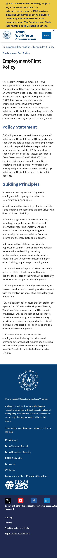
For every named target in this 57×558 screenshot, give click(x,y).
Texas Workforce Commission (25, 35)
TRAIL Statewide (13, 458)
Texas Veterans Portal (16, 446)
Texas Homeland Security (18, 452)
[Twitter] (8, 501)
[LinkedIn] (47, 501)
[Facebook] (34, 501)
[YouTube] (21, 501)
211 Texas (10, 470)
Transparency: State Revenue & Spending (26, 476)
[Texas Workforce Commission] (6, 36)
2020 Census (11, 440)
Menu (46, 35)
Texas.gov (10, 464)
